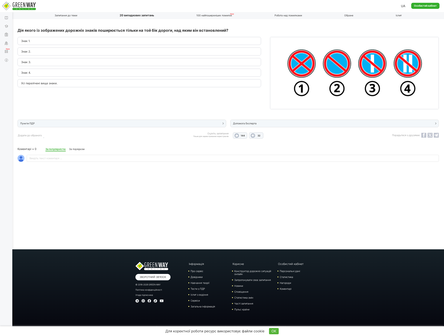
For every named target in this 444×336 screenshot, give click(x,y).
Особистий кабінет (425, 5)
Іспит (399, 15)
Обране (348, 15)
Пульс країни (241, 309)
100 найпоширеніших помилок (214, 15)
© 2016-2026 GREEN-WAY (148, 284)
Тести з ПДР (198, 288)
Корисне (238, 264)
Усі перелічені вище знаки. (39, 83)
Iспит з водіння (199, 294)
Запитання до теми (66, 15)
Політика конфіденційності (148, 289)
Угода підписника (144, 295)
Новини (238, 285)
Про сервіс (197, 271)
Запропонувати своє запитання (252, 279)
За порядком (77, 149)
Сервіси (195, 300)
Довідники (197, 276)
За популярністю (55, 149)
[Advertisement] (228, 214)
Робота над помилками (288, 15)
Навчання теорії (200, 282)
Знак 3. (26, 62)
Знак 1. (25, 41)
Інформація (196, 264)
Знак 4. (26, 72)
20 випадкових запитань (137, 15)
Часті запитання (243, 303)
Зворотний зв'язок (153, 276)
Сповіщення (241, 291)
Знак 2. (26, 51)
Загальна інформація (203, 306)
